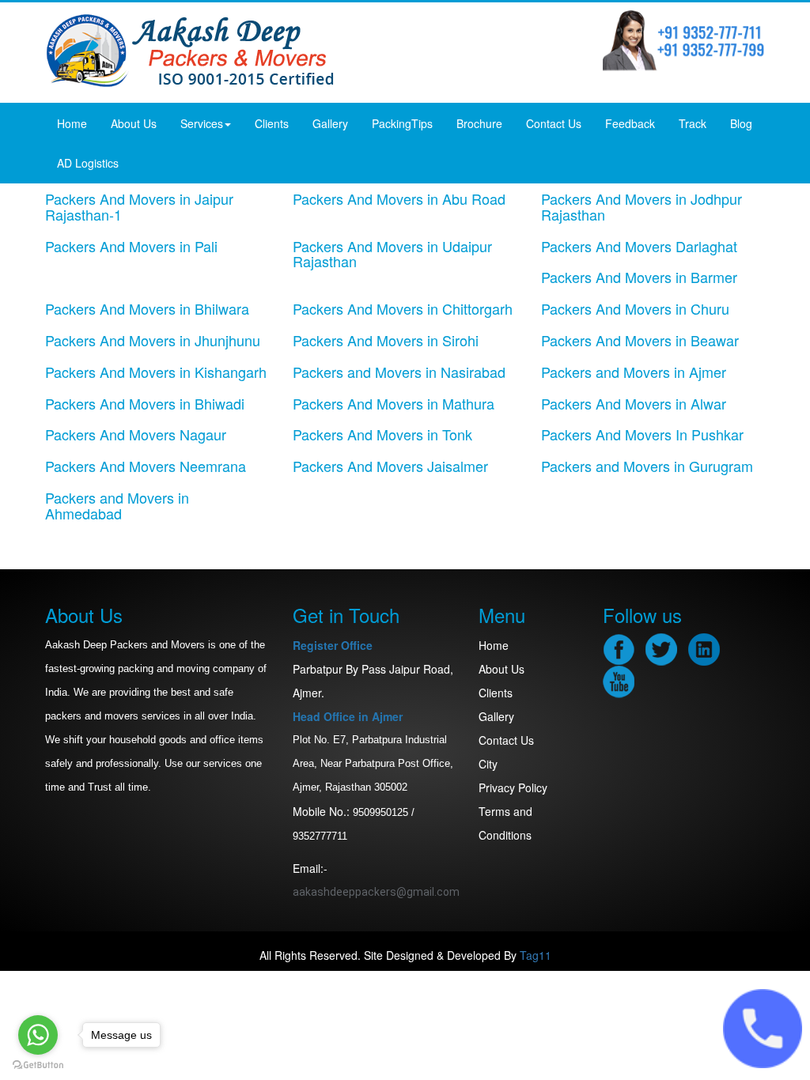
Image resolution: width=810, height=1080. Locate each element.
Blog (741, 123)
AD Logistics (88, 163)
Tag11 (535, 955)
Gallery (330, 123)
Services (201, 123)
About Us (134, 123)
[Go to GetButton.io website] (38, 1064)
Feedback (630, 123)
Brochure (479, 123)
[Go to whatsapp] (38, 1035)
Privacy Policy (513, 787)
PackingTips (402, 123)
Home (72, 123)
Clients (272, 123)
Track (692, 123)
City (488, 764)
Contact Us (553, 123)
